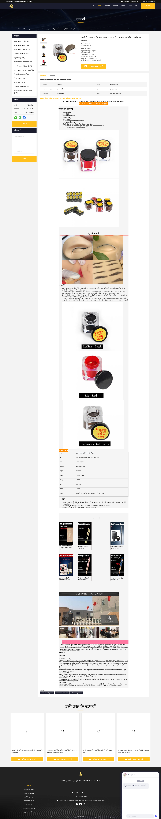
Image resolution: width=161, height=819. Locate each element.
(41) (20, 82)
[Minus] (156, 775)
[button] (44, 65)
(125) (19, 58)
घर (93, 6)
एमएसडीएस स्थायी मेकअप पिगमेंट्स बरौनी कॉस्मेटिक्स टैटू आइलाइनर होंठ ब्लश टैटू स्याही (26, 751)
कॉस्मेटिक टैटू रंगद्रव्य (77, 693)
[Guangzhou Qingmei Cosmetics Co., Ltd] (12, 6)
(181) (22, 49)
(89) (21, 53)
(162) (22, 41)
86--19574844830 (149, 1)
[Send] (156, 816)
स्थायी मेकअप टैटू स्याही (47, 693)
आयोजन (123, 6)
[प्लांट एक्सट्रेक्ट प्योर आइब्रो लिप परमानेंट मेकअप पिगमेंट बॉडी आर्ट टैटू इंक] (134, 731)
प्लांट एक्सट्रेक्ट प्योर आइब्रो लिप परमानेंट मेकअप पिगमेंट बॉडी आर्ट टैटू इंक (133, 751)
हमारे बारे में (107, 6)
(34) (21, 86)
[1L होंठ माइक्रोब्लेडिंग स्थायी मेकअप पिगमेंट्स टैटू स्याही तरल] (63, 731)
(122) (23, 92)
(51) (22, 74)
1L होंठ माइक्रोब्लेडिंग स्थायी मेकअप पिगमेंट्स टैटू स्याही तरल (62, 751)
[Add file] (124, 816)
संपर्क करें (115, 6)
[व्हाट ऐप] (20, 118)
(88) (24, 70)
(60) (19, 78)
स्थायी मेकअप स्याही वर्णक (62, 693)
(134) (23, 62)
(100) (23, 66)
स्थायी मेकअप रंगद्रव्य (26, 29)
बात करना (148, 6)
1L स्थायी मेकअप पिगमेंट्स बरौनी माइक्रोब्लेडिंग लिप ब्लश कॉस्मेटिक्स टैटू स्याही (98, 751)
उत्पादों (99, 6)
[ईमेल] (24, 117)
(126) (21, 45)
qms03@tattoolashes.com (131, 1)
